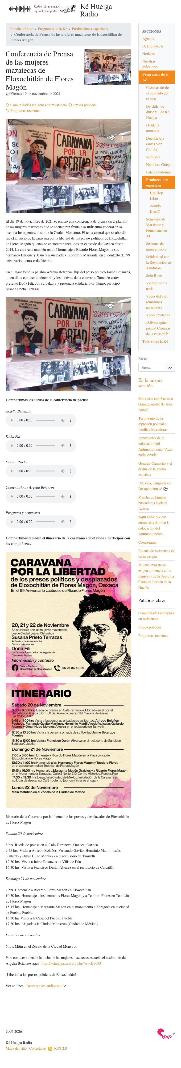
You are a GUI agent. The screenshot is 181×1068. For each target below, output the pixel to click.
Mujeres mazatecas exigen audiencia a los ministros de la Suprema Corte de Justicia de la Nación (156, 576)
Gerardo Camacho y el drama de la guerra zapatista (155, 469)
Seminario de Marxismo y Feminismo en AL (156, 227)
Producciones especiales (90, 28)
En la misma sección (150, 383)
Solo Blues (154, 275)
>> (170, 367)
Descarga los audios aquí (44, 985)
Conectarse (37, 1048)
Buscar (143, 358)
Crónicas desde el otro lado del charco (157, 93)
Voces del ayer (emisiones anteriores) (157, 302)
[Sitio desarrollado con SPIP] (166, 1033)
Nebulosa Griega (158, 164)
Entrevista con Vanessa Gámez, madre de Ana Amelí (155, 404)
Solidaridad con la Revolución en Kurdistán (158, 262)
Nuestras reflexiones (150, 64)
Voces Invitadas (158, 314)
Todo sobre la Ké (155, 341)
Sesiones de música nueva (156, 246)
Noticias (148, 53)
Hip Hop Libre (156, 195)
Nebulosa (153, 156)
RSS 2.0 (59, 1048)
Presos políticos (84, 104)
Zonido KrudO (155, 208)
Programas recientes (24, 110)
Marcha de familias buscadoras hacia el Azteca (152, 503)
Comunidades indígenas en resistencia (38, 104)
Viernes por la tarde (156, 285)
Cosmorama (147, 542)
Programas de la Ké (52, 28)
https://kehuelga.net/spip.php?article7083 (71, 963)
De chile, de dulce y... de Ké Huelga (157, 112)
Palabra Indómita (158, 171)
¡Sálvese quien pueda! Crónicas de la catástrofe (158, 328)
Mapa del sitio (16, 1048)
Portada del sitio (21, 28)
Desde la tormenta (152, 127)
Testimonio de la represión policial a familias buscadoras (152, 424)
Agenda (148, 38)
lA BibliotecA (152, 45)
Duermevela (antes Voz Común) (155, 144)
